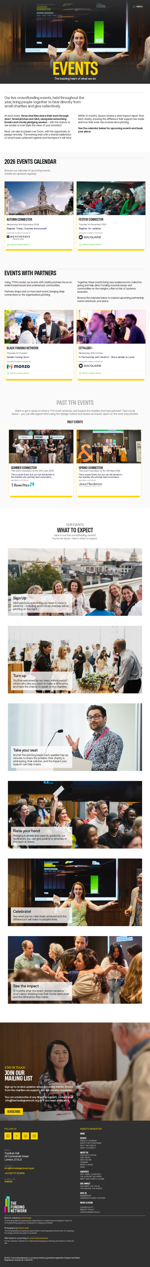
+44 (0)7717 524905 (14, 1173)
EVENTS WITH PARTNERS (91, 1143)
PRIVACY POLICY (87, 1209)
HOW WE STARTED (88, 1155)
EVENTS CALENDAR (88, 1140)
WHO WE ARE (86, 1160)
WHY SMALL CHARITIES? (90, 1174)
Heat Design (26, 1218)
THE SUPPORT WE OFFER (90, 1176)
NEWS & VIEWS (86, 1164)
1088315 (8, 1181)
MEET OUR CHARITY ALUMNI (92, 1179)
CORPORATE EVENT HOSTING (92, 1198)
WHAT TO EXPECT (88, 1148)
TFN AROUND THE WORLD (91, 1188)
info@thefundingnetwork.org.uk (19, 1168)
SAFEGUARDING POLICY (90, 1212)
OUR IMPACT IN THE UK (90, 1186)
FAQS (82, 1167)
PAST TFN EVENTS (88, 1145)
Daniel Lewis (23, 1228)
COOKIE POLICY (86, 1207)
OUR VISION (85, 1157)
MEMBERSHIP (85, 1195)
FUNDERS (84, 1162)
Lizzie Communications (38, 1238)
